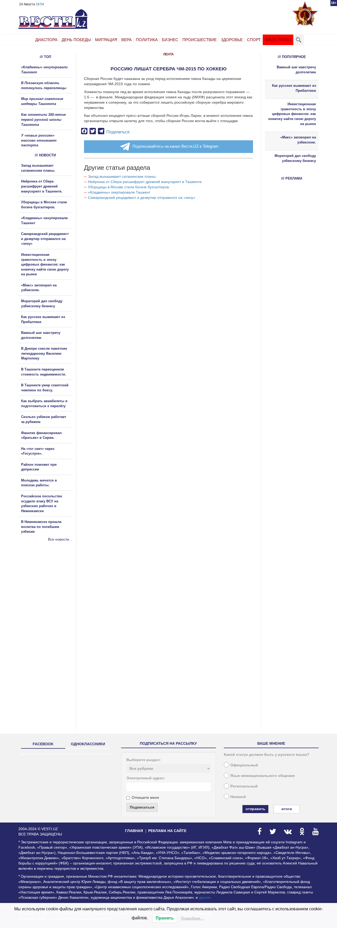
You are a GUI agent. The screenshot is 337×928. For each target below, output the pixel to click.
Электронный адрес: (145, 778)
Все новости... (60, 539)
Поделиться (118, 132)
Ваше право (278, 39)
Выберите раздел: (143, 760)
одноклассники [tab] (88, 744)
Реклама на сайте (167, 831)
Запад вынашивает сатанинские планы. (122, 176)
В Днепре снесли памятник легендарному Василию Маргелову (44, 353)
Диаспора (46, 39)
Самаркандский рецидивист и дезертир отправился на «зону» (141, 197)
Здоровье (232, 39)
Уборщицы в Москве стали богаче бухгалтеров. (129, 187)
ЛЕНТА (168, 54)
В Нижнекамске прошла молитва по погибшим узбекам (41, 526)
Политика (147, 39)
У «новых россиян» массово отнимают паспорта (39, 140)
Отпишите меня (145, 797)
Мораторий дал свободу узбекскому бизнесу (295, 158)
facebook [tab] (43, 744)
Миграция (106, 39)
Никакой (238, 797)
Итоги (286, 809)
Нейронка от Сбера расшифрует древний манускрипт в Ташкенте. (145, 182)
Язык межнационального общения (262, 775)
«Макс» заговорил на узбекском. (298, 139)
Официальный (244, 765)
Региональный (244, 786)
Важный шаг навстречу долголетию (296, 69)
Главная (134, 831)
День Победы (76, 39)
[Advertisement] (50, 599)
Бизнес (170, 39)
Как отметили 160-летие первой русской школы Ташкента (43, 119)
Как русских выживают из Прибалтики (294, 88)
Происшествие (199, 39)
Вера (126, 39)
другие (204, 897)
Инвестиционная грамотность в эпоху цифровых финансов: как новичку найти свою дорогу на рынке (45, 264)
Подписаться (142, 807)
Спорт (254, 39)
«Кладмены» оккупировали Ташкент (119, 192)
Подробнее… (192, 918)
